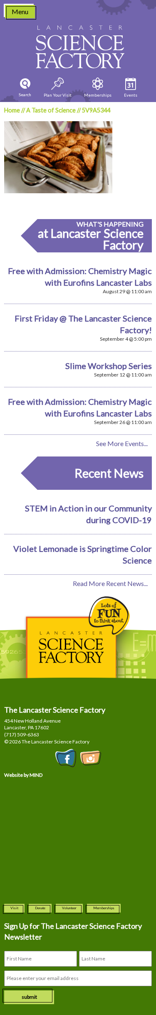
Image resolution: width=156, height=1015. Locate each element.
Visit (14, 908)
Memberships (103, 908)
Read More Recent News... (110, 583)
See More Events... (122, 443)
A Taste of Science (51, 110)
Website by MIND (23, 775)
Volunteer (69, 908)
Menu (20, 11)
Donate (40, 908)
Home (12, 110)
